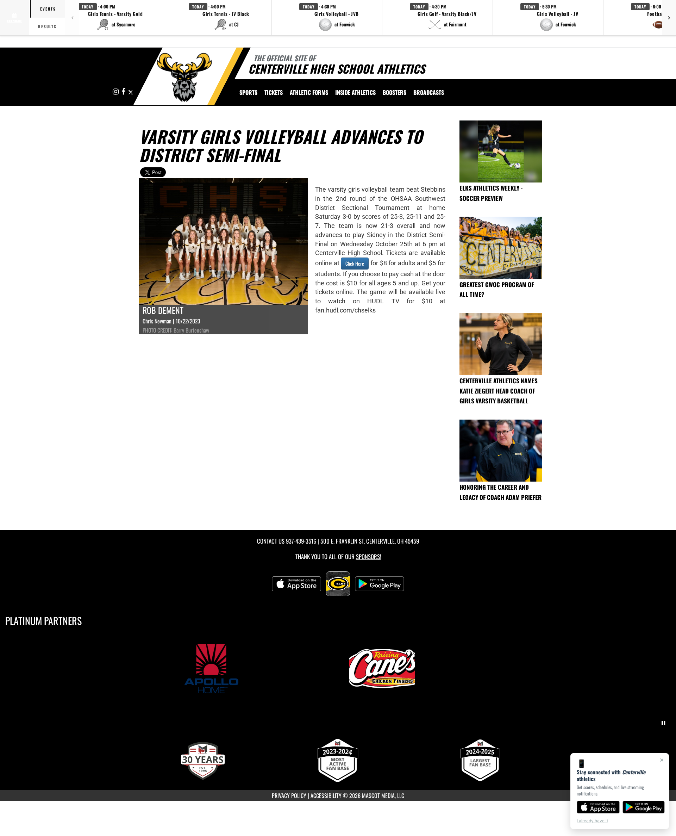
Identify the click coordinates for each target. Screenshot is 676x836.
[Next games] (669, 17)
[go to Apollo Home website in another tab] (252, 668)
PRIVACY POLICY (289, 795)
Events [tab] (48, 9)
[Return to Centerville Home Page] (184, 77)
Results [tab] (47, 26)
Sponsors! (368, 556)
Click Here (354, 263)
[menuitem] (428, 92)
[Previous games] (72, 17)
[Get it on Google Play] (643, 807)
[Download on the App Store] (598, 807)
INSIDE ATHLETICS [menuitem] (355, 92)
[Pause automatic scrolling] (663, 723)
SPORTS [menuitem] (248, 92)
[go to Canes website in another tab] (424, 668)
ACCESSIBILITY (326, 795)
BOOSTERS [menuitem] (394, 92)
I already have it (592, 820)
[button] (115, 17)
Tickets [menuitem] (273, 92)
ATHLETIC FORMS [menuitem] (309, 92)
